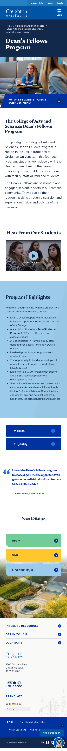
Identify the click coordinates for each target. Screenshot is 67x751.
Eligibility (20, 444)
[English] (7, 704)
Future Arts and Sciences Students (23, 28)
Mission (19, 431)
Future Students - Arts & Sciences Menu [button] (27, 101)
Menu (59, 15)
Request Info (36, 3)
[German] (13, 704)
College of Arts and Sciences (29, 25)
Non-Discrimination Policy (33, 722)
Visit (50, 3)
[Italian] (17, 704)
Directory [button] (30, 99)
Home (9, 25)
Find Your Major (22, 570)
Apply (60, 3)
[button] (33, 626)
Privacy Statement (17, 730)
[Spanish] (20, 704)
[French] (10, 704)
